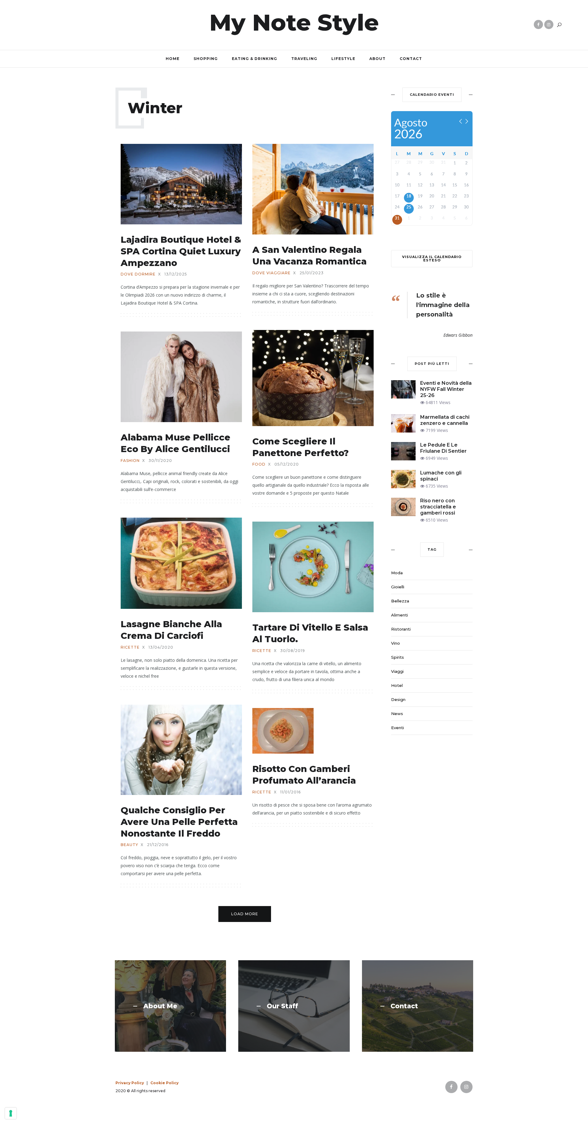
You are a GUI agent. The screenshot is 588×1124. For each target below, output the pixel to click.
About (377, 58)
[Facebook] (538, 24)
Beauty (129, 845)
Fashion (130, 461)
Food (259, 464)
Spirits (397, 657)
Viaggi (397, 671)
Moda (397, 572)
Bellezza (400, 600)
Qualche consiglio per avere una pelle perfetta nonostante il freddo (179, 821)
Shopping (206, 58)
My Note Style (294, 22)
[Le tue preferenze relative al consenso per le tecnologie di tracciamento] (11, 1113)
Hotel (397, 685)
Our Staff (282, 1006)
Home (172, 58)
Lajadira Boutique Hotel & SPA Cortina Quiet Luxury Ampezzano (181, 251)
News (397, 713)
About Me (160, 1006)
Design (398, 699)
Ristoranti (401, 629)
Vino (395, 643)
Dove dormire (138, 274)
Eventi (397, 727)
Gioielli (397, 586)
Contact (411, 58)
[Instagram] (548, 24)
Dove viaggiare (271, 273)
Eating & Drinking (254, 58)
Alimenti (399, 615)
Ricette (130, 647)
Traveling (304, 58)
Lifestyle (343, 58)
